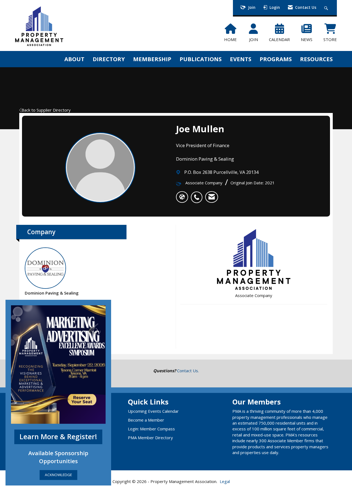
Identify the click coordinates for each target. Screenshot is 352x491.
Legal (225, 481)
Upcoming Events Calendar (153, 411)
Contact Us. (188, 370)
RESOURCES (316, 59)
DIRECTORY (109, 59)
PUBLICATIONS (201, 59)
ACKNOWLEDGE (58, 475)
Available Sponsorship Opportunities (58, 457)
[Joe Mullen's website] (182, 197)
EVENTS (240, 59)
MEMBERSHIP (152, 59)
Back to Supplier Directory (46, 110)
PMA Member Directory (150, 437)
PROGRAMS (276, 59)
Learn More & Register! (58, 436)
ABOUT (74, 59)
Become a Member (146, 420)
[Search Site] (326, 7)
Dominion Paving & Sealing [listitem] (52, 293)
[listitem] (198, 194)
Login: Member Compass (151, 428)
